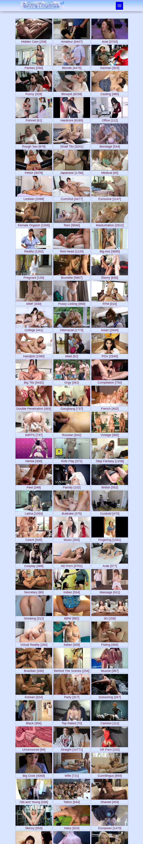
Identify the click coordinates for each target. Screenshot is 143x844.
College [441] (34, 329)
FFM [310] (110, 303)
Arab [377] (110, 565)
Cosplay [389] (33, 565)
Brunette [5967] (71, 277)
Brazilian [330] (34, 670)
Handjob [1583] (33, 355)
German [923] (109, 67)
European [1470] (109, 827)
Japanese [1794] (71, 172)
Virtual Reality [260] (33, 644)
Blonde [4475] (71, 67)
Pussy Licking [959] (71, 303)
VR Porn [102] (110, 749)
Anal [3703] (110, 41)
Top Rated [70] (72, 722)
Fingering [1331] (109, 539)
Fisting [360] (109, 644)
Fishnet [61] (34, 120)
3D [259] (110, 618)
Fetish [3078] (34, 172)
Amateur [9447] (71, 41)
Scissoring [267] (110, 696)
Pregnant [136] (34, 277)
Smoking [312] (34, 618)
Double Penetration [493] (33, 408)
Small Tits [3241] (71, 146)
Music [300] (72, 539)
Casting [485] (109, 93)
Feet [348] (34, 487)
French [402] (110, 408)
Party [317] (71, 696)
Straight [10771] (72, 749)
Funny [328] (33, 93)
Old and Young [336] (34, 801)
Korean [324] (34, 696)
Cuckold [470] (109, 513)
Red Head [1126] (72, 251)
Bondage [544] (110, 146)
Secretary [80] (34, 591)
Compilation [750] (109, 382)
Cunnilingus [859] (110, 775)
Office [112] (110, 120)
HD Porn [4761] (71, 565)
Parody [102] (72, 487)
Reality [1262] (33, 251)
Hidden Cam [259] (33, 41)
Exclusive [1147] (109, 198)
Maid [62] (71, 355)
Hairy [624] (71, 827)
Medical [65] (109, 172)
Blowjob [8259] (71, 93)
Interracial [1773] (71, 329)
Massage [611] (110, 591)
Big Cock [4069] (34, 775)
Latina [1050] (34, 513)
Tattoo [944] (71, 801)
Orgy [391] (71, 382)
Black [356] (34, 722)
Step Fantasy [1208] (110, 460)
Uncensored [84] (33, 749)
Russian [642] (71, 434)
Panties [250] (34, 67)
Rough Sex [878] (34, 146)
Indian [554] (71, 591)
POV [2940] (110, 355)
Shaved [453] (109, 801)
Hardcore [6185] (72, 120)
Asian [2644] (109, 329)
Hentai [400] (33, 460)
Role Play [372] (71, 460)
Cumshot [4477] (72, 198)
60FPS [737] (34, 434)
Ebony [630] (109, 277)
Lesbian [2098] (34, 198)
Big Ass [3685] (110, 251)
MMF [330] (33, 303)
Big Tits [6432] (34, 382)
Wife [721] (72, 775)
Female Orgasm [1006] (34, 224)
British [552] (109, 487)
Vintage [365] (109, 434)
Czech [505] (33, 539)
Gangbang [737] (72, 408)
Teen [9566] (71, 224)
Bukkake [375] (72, 513)
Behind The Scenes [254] (71, 670)
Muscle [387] (110, 670)
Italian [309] (72, 644)
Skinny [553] (33, 827)
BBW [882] (71, 618)
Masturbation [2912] (110, 224)
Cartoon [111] (109, 722)
